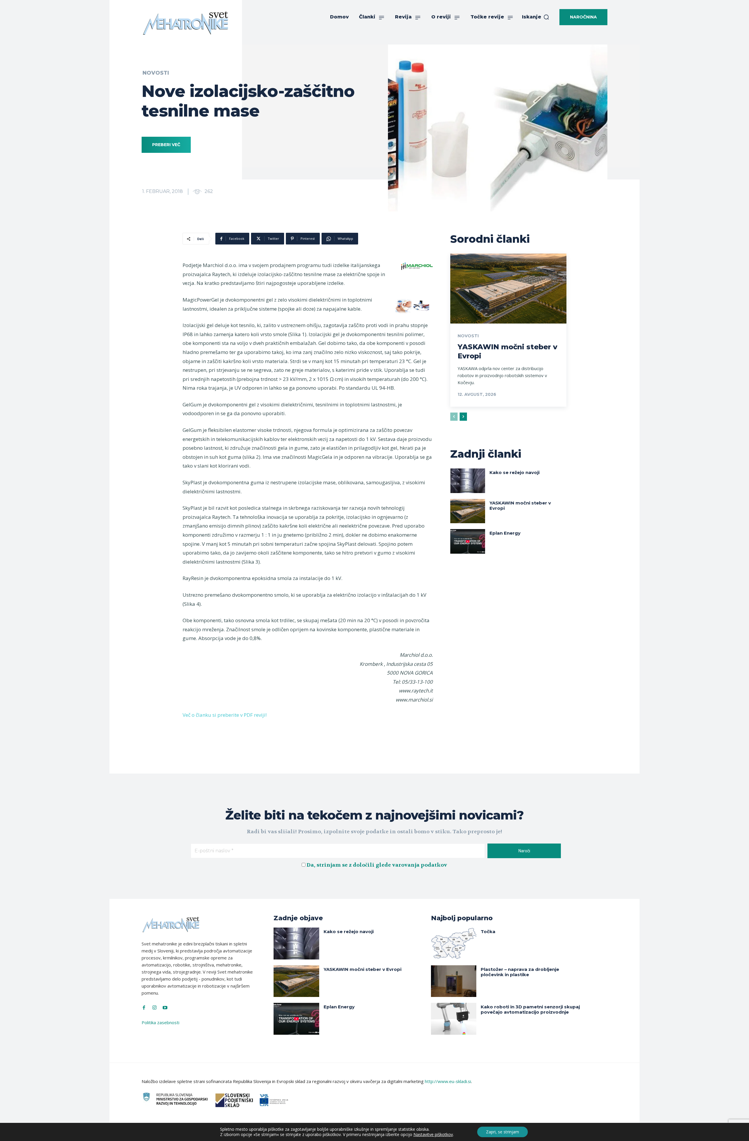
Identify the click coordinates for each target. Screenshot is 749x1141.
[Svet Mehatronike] (185, 23)
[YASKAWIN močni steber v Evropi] (508, 288)
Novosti (155, 73)
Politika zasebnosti (160, 1022)
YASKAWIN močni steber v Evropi (520, 505)
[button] (535, 17)
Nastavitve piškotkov (433, 1134)
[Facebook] (144, 1007)
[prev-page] (454, 417)
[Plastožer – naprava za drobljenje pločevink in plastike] (453, 981)
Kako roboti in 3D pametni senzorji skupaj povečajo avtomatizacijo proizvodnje (530, 1009)
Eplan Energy (504, 533)
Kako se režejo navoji (514, 472)
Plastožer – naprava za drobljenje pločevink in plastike (520, 971)
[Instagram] (154, 1007)
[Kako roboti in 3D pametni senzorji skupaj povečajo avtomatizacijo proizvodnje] (453, 1019)
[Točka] (453, 943)
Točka (488, 931)
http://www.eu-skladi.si (448, 1081)
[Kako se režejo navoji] (467, 480)
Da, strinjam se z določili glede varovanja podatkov (377, 865)
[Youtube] (165, 1007)
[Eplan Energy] (467, 541)
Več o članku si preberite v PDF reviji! (225, 714)
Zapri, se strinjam (502, 1132)
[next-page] (463, 417)
